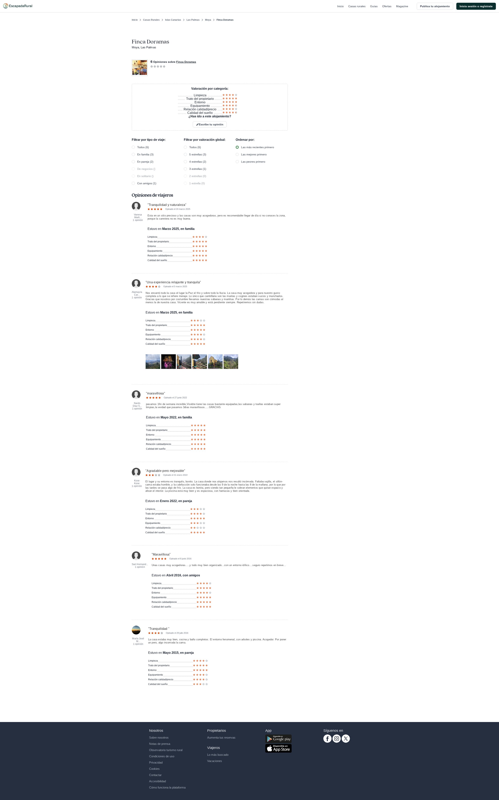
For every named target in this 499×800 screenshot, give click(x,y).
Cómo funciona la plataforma (167, 787)
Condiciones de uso (161, 756)
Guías (374, 6)
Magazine (402, 6)
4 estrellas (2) (197, 161)
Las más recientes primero (257, 147)
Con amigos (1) (146, 183)
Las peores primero (253, 161)
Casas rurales (356, 6)
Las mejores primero (254, 154)
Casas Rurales (151, 20)
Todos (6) (143, 147)
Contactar (155, 775)
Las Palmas (193, 20)
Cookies (154, 768)
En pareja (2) (145, 161)
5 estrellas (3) (197, 154)
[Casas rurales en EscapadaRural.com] (17, 6)
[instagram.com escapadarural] (337, 741)
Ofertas (386, 6)
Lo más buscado (217, 754)
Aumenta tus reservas (221, 737)
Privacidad (156, 762)
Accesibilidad (157, 781)
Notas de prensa (159, 743)
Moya (208, 20)
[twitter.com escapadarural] (346, 741)
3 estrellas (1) (197, 168)
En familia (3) (145, 154)
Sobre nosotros (159, 737)
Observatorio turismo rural (165, 750)
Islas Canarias (173, 20)
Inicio (340, 6)
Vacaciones (214, 761)
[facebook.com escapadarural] (327, 741)
